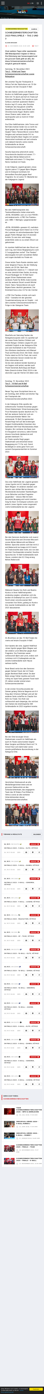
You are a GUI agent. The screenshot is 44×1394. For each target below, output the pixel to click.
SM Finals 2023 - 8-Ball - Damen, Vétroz (21, 1043)
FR (33, 3)
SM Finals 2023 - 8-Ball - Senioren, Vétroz (19, 1062)
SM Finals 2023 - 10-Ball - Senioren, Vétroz (19, 989)
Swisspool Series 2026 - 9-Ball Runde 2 (27, 1122)
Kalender (37, 834)
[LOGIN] (38, 3)
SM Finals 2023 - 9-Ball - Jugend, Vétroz (22, 902)
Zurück (34, 29)
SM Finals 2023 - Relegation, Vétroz (20, 919)
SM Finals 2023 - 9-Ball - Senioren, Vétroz (19, 883)
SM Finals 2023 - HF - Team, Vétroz (19, 936)
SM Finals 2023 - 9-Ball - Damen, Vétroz (21, 865)
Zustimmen (36, 1389)
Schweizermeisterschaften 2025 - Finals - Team (29, 1146)
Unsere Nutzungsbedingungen (12, 1391)
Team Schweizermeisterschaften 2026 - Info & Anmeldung (29, 1110)
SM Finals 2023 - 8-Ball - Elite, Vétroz (21, 1026)
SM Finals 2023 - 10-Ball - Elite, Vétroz (21, 953)
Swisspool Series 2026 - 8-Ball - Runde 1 (27, 1134)
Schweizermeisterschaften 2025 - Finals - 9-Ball (29, 1159)
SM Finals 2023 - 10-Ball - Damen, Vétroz (22, 970)
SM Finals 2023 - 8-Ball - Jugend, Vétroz (22, 1080)
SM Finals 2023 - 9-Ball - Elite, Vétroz (21, 848)
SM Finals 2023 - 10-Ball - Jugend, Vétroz (18, 1008)
